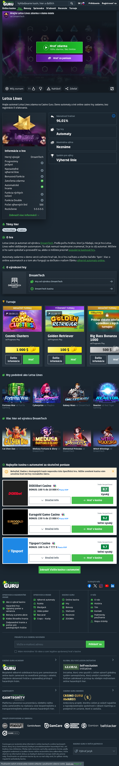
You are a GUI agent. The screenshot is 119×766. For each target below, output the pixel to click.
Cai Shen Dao (16, 449)
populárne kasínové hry (82, 250)
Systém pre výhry (64, 155)
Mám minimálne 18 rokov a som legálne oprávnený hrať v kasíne (49, 651)
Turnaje (73, 8)
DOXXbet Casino (40, 486)
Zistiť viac (70, 764)
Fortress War (13, 406)
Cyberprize (43, 405)
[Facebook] (89, 586)
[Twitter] (95, 586)
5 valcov (22, 230)
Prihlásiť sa (95, 644)
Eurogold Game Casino (45, 514)
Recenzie (62, 8)
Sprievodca (38, 8)
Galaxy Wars (76, 405)
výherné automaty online (90, 260)
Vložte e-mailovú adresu (27, 642)
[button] (71, 89)
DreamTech (46, 243)
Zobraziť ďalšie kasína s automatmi (59, 569)
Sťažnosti (51, 8)
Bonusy (27, 8)
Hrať (31, 359)
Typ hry (60, 129)
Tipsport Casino (40, 543)
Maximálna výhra (64, 142)
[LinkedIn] (112, 586)
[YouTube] (107, 586)
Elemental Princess (74, 450)
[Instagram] (101, 586)
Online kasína (9, 8)
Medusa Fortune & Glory (46, 450)
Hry (19, 8)
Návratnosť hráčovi (65, 116)
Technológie (9, 230)
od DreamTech (17, 16)
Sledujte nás (94, 582)
